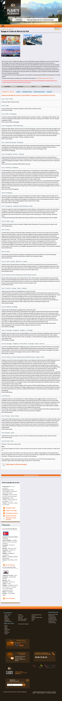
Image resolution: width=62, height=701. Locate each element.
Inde (32, 620)
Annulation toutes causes (20, 656)
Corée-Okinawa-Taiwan (36, 614)
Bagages (17, 660)
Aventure (6, 631)
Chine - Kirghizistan (22, 620)
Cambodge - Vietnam (22, 618)
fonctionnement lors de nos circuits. (44, 78)
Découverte (6, 632)
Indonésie (6, 616)
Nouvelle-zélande (8, 621)
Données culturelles (11, 515)
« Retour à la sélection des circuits (31, 475)
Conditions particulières (51, 692)
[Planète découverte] (9, 670)
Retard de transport (19, 657)
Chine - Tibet (20, 616)
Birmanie (33, 616)
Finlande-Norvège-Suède (37, 617)
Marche (6, 625)
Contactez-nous (51, 621)
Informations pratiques (12, 513)
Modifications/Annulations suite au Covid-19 (42, 691)
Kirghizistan (6, 618)
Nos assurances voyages (23, 623)
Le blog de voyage (52, 622)
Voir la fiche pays (10, 565)
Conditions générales (40, 692)
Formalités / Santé (10, 508)
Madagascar (7, 620)
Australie (20, 614)
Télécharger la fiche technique (16, 464)
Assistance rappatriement (20, 659)
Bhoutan (6, 617)
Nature (5, 626)
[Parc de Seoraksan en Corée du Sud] (32, 45)
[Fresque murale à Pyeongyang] (11, 45)
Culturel (6, 633)
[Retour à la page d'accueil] (13, 16)
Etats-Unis (20, 617)
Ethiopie (33, 618)
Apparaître (24, 691)
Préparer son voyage (11, 510)
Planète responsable (52, 619)
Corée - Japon (7, 614)
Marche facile (7, 629)
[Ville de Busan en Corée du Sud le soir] (11, 56)
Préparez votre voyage (53, 614)
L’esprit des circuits (52, 618)
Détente (6, 628)
